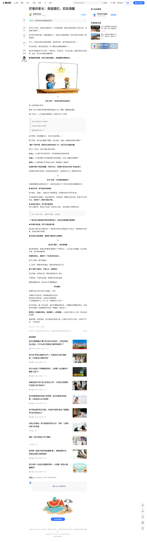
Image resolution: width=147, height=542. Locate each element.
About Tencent (37, 529)
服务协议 (44, 529)
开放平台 (55, 529)
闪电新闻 (31, 430)
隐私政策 (50, 529)
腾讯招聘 (65, 529)
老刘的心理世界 (36, 348)
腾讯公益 (70, 529)
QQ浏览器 (76, 529)
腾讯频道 (81, 529)
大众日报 (31, 444)
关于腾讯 (31, 529)
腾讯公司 (56, 536)
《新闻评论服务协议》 (52, 477)
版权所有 (60, 536)
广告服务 (60, 529)
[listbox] (58, 404)
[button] (113, 15)
